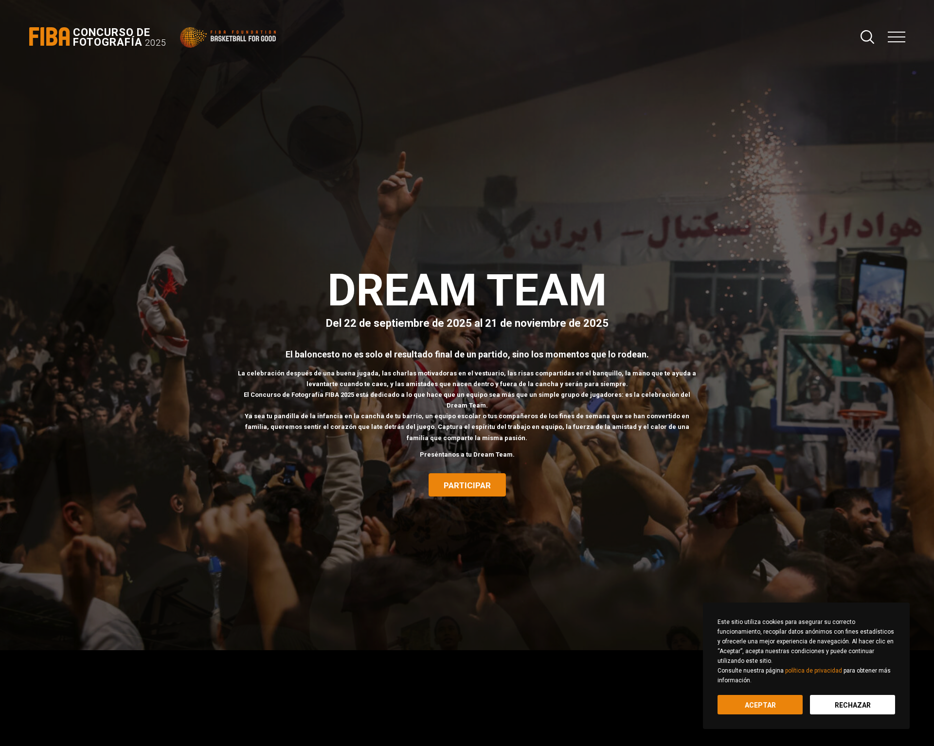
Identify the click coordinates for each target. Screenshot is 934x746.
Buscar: (867, 37)
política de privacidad (813, 670)
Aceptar (760, 705)
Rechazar (853, 705)
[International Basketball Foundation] (230, 37)
